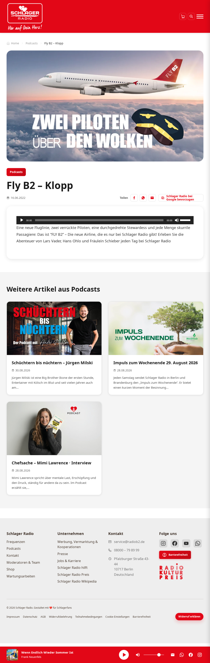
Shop (11, 569)
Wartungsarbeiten (21, 576)
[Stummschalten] (177, 220)
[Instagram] (163, 543)
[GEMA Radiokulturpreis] (171, 571)
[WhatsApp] (198, 543)
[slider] (186, 219)
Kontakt (13, 555)
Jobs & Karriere (69, 561)
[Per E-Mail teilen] (152, 198)
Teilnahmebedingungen (88, 616)
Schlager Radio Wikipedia (77, 581)
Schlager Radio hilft (72, 567)
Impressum (13, 616)
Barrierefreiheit (178, 555)
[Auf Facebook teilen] (134, 198)
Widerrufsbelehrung (60, 616)
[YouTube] (186, 543)
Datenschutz (30, 616)
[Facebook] (175, 543)
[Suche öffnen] (191, 16)
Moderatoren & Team (23, 562)
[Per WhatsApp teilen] (143, 198)
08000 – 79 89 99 (126, 550)
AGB (43, 616)
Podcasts (32, 43)
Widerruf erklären (189, 616)
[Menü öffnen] (199, 16)
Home (15, 43)
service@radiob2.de (129, 541)
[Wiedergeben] (22, 220)
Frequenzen (16, 541)
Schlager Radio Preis (73, 574)
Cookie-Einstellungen (117, 616)
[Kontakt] (172, 654)
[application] (105, 220)
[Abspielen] (124, 655)
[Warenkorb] (182, 16)
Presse (62, 554)
